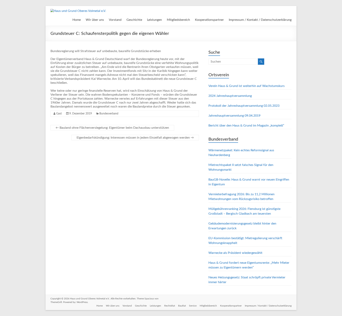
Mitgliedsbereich (178, 19)
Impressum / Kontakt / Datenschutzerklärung (260, 19)
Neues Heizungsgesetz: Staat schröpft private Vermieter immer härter (246, 280)
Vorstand (115, 19)
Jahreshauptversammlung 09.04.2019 (234, 115)
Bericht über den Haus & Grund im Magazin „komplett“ (246, 125)
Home (76, 19)
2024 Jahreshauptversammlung (230, 95)
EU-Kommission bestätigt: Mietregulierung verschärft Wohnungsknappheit (245, 241)
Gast (59, 113)
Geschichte (134, 19)
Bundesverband (108, 113)
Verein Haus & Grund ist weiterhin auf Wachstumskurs (246, 86)
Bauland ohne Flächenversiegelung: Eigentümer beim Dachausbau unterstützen (112, 127)
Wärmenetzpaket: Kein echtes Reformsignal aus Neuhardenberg (241, 153)
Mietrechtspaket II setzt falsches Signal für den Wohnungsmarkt (240, 167)
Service (193, 306)
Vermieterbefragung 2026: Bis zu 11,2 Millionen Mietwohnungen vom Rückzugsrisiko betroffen (241, 197)
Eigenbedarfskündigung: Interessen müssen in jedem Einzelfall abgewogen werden (135, 137)
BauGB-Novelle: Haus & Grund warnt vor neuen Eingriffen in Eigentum (248, 182)
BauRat (182, 306)
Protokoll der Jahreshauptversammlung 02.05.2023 (243, 105)
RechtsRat (169, 306)
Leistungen (154, 19)
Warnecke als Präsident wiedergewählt (235, 252)
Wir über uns (95, 19)
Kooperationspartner (209, 19)
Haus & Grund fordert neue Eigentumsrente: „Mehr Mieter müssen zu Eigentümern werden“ (248, 265)
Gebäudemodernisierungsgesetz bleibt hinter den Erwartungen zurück (242, 226)
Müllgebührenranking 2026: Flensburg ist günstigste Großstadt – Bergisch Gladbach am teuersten (244, 211)
